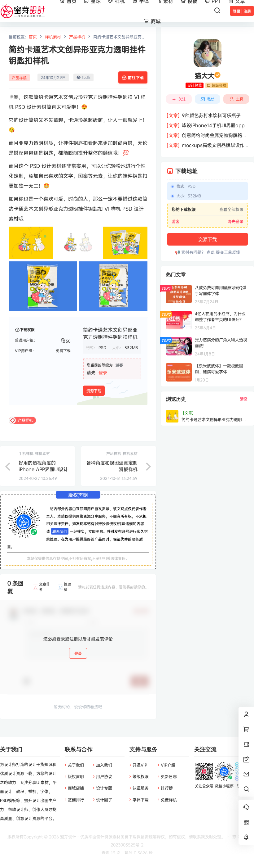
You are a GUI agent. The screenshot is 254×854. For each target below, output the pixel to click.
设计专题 (104, 788)
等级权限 (141, 776)
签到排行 (76, 799)
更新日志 (169, 776)
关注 (182, 99)
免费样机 (169, 799)
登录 (103, 372)
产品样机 (77, 36)
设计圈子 (104, 799)
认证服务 (141, 788)
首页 (33, 36)
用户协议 (104, 776)
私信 (211, 99)
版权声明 (76, 776)
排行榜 (167, 788)
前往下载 (136, 77)
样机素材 (53, 36)
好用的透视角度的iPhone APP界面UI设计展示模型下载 (43, 469)
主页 (239, 99)
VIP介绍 (168, 765)
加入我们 (104, 765)
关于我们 (76, 765)
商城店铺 (76, 788)
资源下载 (93, 391)
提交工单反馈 (227, 252)
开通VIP (140, 765)
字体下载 (141, 799)
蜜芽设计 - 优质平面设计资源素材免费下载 (98, 836)
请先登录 (235, 221)
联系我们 (59, 531)
